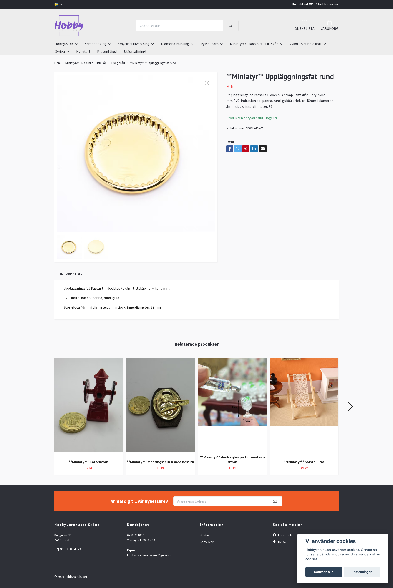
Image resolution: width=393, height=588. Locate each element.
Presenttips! (107, 51)
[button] (350, 407)
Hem (57, 63)
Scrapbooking (95, 43)
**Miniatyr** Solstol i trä (304, 462)
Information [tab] (71, 274)
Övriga (60, 51)
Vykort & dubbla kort (306, 43)
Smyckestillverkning (134, 43)
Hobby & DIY (64, 43)
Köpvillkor (207, 542)
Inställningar (362, 572)
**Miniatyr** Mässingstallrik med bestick (160, 462)
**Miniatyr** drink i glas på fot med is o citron (232, 459)
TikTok (281, 542)
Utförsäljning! (135, 51)
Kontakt (205, 535)
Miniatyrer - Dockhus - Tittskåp (254, 43)
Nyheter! (83, 51)
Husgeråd (118, 63)
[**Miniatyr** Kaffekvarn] (88, 407)
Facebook (284, 535)
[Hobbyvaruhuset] (69, 25)
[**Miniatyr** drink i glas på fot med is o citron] (232, 404)
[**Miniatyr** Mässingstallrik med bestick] (160, 407)
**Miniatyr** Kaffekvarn (88, 462)
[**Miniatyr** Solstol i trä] (304, 407)
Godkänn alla (323, 572)
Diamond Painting (175, 43)
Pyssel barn (210, 43)
